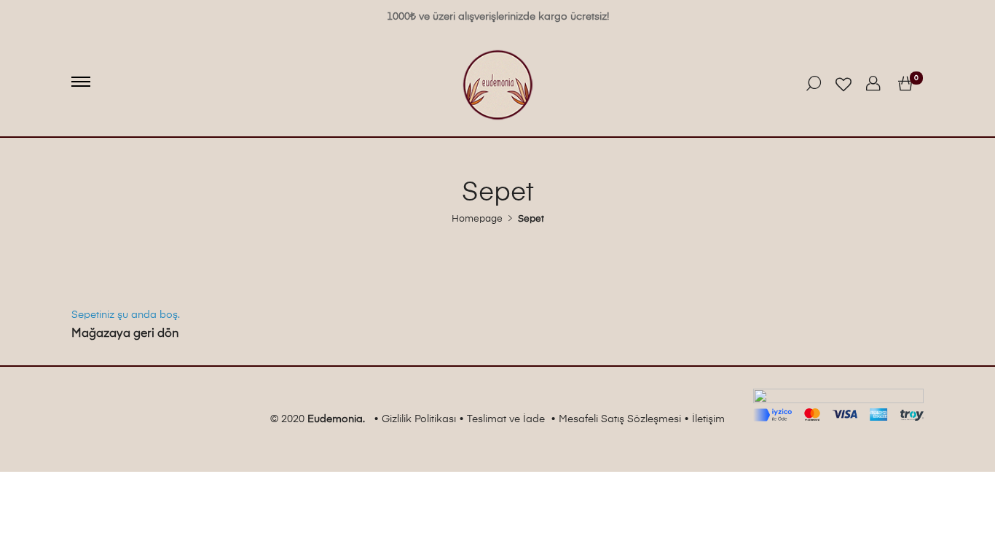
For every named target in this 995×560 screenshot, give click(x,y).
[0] (905, 84)
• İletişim (704, 419)
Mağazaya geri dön (125, 334)
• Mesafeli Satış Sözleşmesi (616, 419)
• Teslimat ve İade (502, 419)
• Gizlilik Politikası (415, 419)
